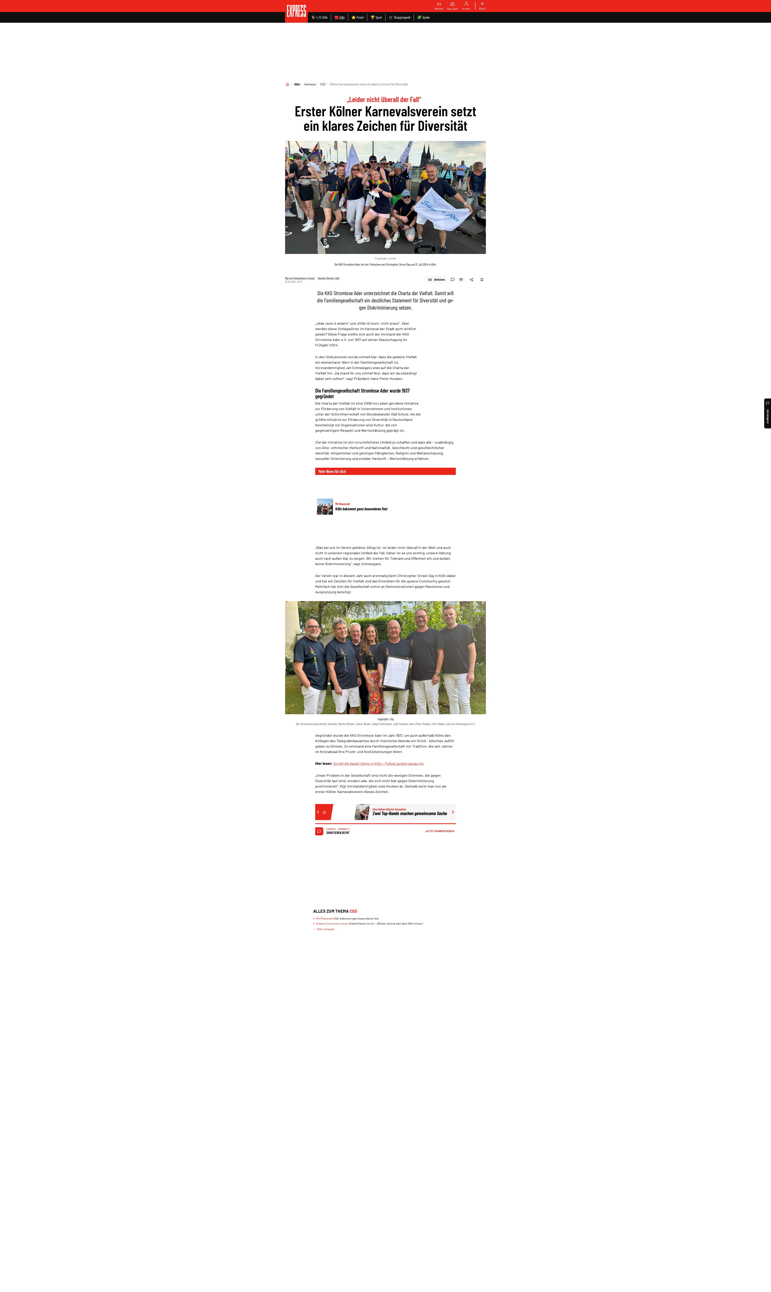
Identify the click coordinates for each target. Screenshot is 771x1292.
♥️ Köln (339, 17)
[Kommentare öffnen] (453, 280)
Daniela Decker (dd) (328, 278)
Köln (297, 84)
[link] (296, 11)
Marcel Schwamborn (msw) (300, 278)
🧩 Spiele (423, 17)
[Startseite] (287, 84)
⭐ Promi (357, 17)
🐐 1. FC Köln (319, 17)
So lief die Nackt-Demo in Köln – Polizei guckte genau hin (378, 763)
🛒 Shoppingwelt (399, 17)
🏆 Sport (376, 17)
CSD (322, 84)
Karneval (310, 84)
